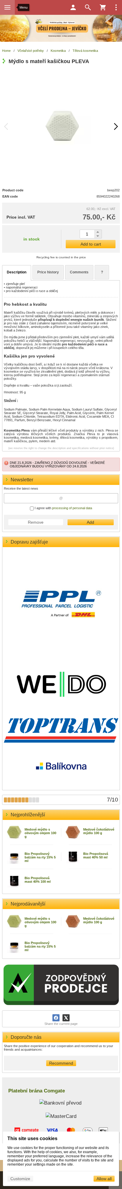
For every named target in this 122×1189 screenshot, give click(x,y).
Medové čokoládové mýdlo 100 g (98, 831)
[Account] (73, 7)
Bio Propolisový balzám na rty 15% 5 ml (40, 857)
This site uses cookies (32, 1138)
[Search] (88, 7)
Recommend (61, 1063)
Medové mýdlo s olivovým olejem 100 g (40, 833)
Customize (20, 1178)
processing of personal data (72, 508)
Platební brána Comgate (36, 1090)
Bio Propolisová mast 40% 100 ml (38, 879)
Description (16, 272)
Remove (36, 522)
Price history (48, 272)
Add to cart (91, 244)
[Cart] (102, 7)
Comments (79, 272)
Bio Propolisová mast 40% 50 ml (95, 855)
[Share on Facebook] (56, 1017)
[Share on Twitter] (66, 1017)
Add (90, 522)
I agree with (63, 508)
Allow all (104, 1178)
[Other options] (116, 7)
